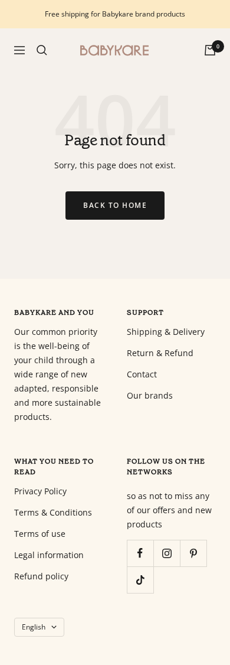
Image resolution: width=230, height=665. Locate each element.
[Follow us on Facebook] (140, 553)
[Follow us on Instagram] (166, 553)
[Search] (42, 50)
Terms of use (39, 533)
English (33, 627)
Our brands (150, 395)
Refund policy (41, 576)
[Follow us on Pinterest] (193, 553)
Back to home (115, 205)
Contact (142, 374)
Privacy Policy (40, 491)
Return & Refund (160, 352)
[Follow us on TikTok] (140, 579)
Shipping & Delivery (166, 331)
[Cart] (210, 50)
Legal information (49, 554)
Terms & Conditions (53, 512)
